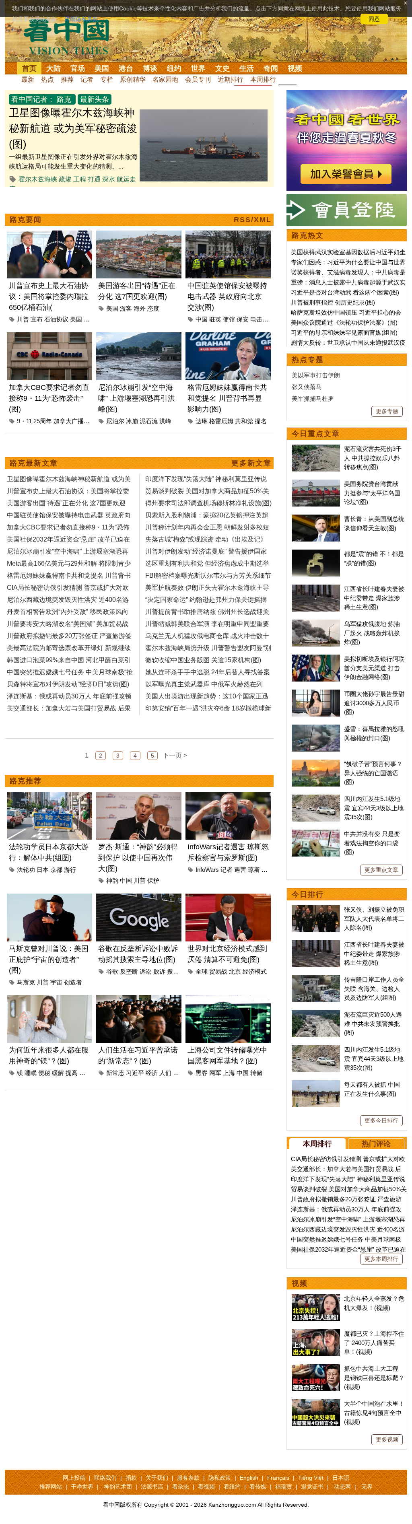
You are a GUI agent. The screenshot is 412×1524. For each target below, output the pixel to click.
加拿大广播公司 (75, 421)
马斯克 (26, 982)
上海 (229, 1072)
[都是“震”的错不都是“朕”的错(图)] (316, 553)
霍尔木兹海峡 (38, 179)
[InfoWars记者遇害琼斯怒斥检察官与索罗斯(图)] (228, 796)
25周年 (42, 421)
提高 (72, 1072)
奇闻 (271, 68)
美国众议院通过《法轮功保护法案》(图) (344, 322)
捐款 (131, 1478)
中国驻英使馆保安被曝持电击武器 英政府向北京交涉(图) (227, 296)
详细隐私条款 (81, 19)
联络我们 (105, 1478)
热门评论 (376, 1144)
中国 (202, 319)
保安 (243, 319)
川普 (23, 319)
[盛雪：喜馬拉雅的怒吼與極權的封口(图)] (316, 728)
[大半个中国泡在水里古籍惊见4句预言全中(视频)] (316, 1403)
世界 (198, 68)
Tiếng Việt (310, 1478)
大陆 (53, 68)
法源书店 (152, 1486)
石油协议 (56, 319)
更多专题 (387, 411)
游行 (70, 869)
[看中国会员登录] (346, 210)
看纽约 (232, 1486)
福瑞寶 (283, 1486)
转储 (256, 1072)
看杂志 (180, 1486)
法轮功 (26, 869)
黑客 (202, 1072)
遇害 (240, 869)
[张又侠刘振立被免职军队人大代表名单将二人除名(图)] (316, 909)
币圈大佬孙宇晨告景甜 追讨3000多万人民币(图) (374, 702)
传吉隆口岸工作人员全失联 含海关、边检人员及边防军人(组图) (374, 988)
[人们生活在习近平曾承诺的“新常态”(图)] (138, 999)
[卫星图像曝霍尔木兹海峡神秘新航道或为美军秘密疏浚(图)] (204, 114)
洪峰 (165, 421)
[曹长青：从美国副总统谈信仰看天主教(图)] (316, 518)
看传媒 (257, 1486)
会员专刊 (198, 79)
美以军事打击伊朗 (316, 375)
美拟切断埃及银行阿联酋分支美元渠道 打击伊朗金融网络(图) (374, 667)
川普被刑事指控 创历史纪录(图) (333, 302)
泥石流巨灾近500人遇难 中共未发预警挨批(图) (373, 1023)
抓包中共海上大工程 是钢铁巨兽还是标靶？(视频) (374, 1377)
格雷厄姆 (221, 421)
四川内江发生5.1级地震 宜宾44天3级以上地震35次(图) (374, 807)
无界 (367, 1486)
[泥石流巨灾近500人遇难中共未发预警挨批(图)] (316, 1014)
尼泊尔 (115, 421)
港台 (126, 68)
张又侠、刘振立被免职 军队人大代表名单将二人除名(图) (374, 918)
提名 (261, 421)
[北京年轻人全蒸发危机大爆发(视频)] (316, 1298)
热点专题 (308, 360)
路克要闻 (26, 220)
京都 (56, 869)
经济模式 (255, 971)
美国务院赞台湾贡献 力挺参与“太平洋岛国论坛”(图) (372, 492)
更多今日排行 (381, 1120)
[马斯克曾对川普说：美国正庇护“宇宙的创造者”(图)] (49, 898)
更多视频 (387, 1439)
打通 (94, 179)
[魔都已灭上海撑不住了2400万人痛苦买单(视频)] (316, 1333)
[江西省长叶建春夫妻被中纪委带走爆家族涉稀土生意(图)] (316, 588)
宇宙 (56, 982)
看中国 (71, 36)
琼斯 (254, 869)
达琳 (202, 421)
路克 (64, 99)
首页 (29, 68)
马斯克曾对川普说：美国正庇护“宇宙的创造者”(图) (49, 959)
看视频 (206, 1486)
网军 (215, 1072)
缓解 (58, 1072)
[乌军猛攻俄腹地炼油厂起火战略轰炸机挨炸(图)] (316, 623)
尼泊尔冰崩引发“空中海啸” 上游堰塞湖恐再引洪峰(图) (136, 398)
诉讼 (146, 971)
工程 (79, 179)
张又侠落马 (307, 386)
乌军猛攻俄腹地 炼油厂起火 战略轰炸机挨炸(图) (372, 632)
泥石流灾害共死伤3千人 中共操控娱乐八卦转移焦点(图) (373, 457)
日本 (43, 869)
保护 (153, 880)
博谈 (150, 68)
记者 (86, 79)
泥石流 (149, 421)
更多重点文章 (381, 870)
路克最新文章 (34, 463)
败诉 (159, 971)
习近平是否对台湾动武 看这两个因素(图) (345, 292)
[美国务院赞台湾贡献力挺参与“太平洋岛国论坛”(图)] (316, 483)
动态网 (342, 1486)
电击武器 (262, 319)
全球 (202, 971)
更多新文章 (251, 463)
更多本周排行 (381, 1259)
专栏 (106, 79)
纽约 (174, 68)
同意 (374, 19)
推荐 (67, 79)
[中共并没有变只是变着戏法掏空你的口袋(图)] (316, 833)
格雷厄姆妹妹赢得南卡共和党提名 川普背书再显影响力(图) (227, 398)
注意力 (88, 1072)
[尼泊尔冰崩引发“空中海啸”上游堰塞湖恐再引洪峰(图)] (138, 337)
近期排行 (230, 79)
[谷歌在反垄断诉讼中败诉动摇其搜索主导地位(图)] (138, 898)
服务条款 (188, 1478)
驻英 (215, 319)
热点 (47, 79)
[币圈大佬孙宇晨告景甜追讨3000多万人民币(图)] (316, 693)
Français (278, 1478)
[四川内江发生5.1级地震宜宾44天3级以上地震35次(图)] (316, 798)
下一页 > (175, 755)
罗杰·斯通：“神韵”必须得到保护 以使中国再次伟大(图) (138, 858)
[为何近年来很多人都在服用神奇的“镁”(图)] (49, 999)
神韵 (112, 880)
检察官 (271, 869)
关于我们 (157, 1478)
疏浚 (65, 179)
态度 (153, 308)
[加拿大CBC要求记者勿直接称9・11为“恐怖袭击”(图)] (49, 337)
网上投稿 (74, 1478)
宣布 (37, 319)
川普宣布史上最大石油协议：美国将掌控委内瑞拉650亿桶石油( (49, 296)
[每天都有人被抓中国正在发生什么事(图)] (316, 1084)
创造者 (73, 982)
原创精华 (133, 79)
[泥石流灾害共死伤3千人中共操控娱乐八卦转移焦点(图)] (316, 448)
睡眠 (31, 1072)
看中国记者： (33, 99)
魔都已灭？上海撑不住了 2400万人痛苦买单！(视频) (374, 1342)
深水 (108, 179)
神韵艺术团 (118, 1486)
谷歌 (112, 971)
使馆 (229, 319)
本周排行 (263, 79)
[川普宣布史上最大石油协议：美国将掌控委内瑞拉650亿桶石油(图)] (49, 235)
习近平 (135, 1072)
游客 (126, 308)
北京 (235, 971)
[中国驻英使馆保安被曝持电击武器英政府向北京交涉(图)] (228, 235)
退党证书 (312, 1486)
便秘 (44, 1072)
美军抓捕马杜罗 (313, 398)
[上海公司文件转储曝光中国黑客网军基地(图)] (228, 999)
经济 (152, 1072)
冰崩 (132, 421)
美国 (102, 68)
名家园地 (165, 79)
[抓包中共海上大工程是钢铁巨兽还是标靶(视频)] (316, 1368)
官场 (77, 68)
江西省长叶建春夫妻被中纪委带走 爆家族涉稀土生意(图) (374, 597)
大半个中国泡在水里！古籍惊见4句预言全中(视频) (374, 1412)
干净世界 (82, 1486)
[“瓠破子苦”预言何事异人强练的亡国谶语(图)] (316, 763)
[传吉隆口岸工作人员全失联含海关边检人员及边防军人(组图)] (316, 979)
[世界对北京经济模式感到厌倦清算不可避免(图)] (228, 898)
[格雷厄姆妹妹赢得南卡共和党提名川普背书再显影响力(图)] (228, 337)
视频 (295, 68)
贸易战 (218, 971)
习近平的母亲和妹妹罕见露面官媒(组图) (344, 332)
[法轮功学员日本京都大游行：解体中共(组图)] (49, 796)
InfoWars (207, 869)
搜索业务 (179, 971)
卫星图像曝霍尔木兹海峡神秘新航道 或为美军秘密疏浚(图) (73, 128)
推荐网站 (50, 1486)
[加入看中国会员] (346, 94)
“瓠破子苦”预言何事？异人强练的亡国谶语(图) (373, 772)
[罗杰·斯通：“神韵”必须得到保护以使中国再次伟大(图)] (138, 796)
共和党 (244, 421)
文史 (222, 68)
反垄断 (129, 971)
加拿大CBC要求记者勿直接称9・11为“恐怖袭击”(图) (49, 398)
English (249, 1478)
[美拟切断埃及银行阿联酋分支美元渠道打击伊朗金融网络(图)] (316, 658)
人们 (165, 1072)
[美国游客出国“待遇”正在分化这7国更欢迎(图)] (138, 235)
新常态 (115, 1072)
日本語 (340, 1478)
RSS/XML (253, 220)
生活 (246, 68)
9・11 (24, 421)
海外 (140, 308)
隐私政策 (219, 1478)
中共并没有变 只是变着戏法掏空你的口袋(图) (372, 842)
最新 (27, 79)
